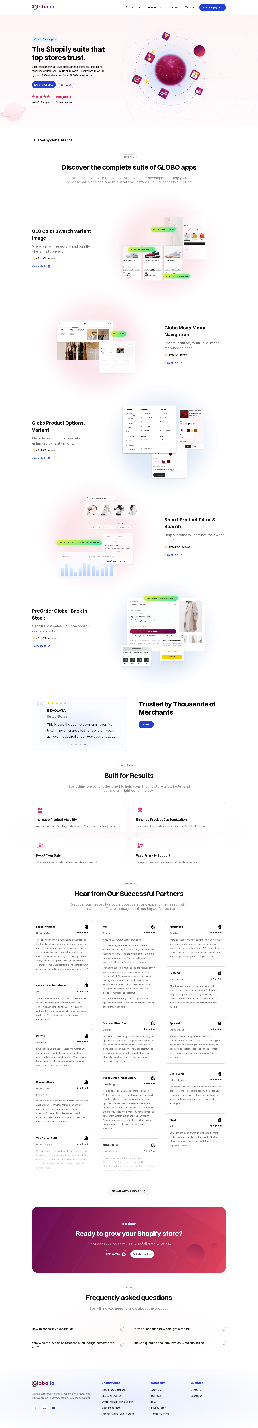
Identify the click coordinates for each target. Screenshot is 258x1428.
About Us (156, 1389)
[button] (71, 744)
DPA (153, 1401)
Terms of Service (160, 1413)
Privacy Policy (158, 1407)
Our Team (156, 1395)
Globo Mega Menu (111, 1407)
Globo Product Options (113, 1389)
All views (146, 724)
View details (39, 266)
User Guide (196, 1395)
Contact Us (197, 1389)
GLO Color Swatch (111, 1395)
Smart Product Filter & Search (117, 1401)
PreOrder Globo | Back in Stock (118, 1413)
